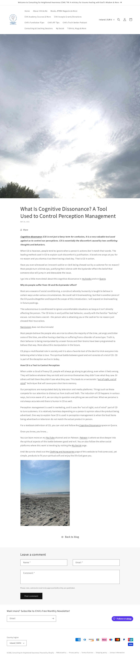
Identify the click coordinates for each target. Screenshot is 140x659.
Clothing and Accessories (62, 451)
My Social (76, 445)
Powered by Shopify (47, 653)
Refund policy (61, 653)
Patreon (83, 437)
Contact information (117, 653)
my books (87, 278)
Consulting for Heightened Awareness (26, 653)
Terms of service (87, 653)
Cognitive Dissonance (90, 425)
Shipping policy (101, 653)
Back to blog (72, 536)
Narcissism (25, 327)
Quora (102, 278)
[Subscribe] (53, 618)
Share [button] (25, 230)
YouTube (50, 437)
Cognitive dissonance (31, 236)
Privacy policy (74, 653)
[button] (119, 20)
